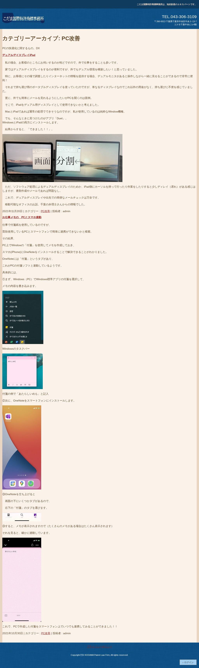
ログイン (189, 662)
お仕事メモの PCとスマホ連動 (21, 217)
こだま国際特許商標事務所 (23, 18)
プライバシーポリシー (99, 646)
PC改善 (45, 211)
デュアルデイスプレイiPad (18, 55)
